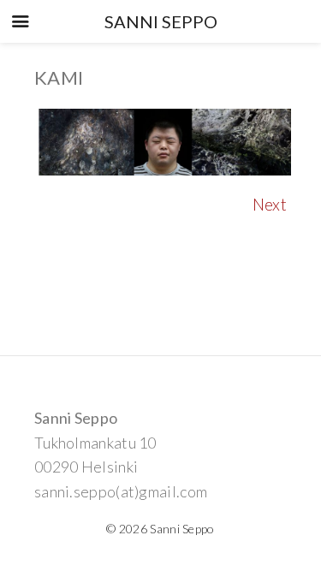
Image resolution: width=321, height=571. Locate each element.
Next (270, 204)
